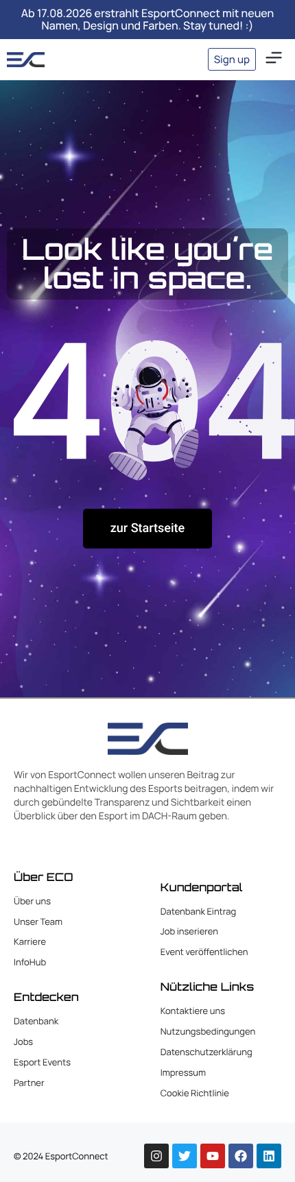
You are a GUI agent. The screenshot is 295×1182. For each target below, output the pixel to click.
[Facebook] (240, 1156)
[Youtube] (212, 1156)
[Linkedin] (269, 1156)
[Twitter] (184, 1156)
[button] (273, 59)
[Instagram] (156, 1156)
